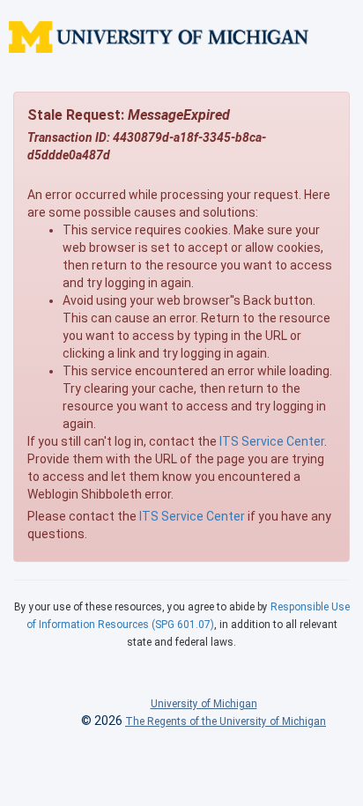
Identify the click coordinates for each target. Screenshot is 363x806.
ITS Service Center (271, 441)
